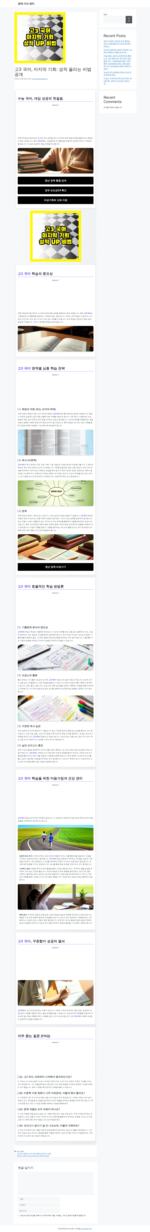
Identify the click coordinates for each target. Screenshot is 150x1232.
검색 (105, 14)
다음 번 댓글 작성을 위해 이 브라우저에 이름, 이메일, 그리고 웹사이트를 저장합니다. (53, 1215)
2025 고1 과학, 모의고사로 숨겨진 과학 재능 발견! (33, 1156)
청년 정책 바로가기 (55, 566)
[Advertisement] (55, 121)
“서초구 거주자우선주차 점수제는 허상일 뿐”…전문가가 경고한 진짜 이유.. (118, 81)
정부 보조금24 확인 (55, 190)
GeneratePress (86, 1229)
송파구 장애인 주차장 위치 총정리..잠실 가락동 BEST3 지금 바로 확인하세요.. (117, 43)
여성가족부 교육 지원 (55, 200)
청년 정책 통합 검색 (55, 180)
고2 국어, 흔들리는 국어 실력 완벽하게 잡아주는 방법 (34, 1153)
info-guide (20, 1151)
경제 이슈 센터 (26, 3)
